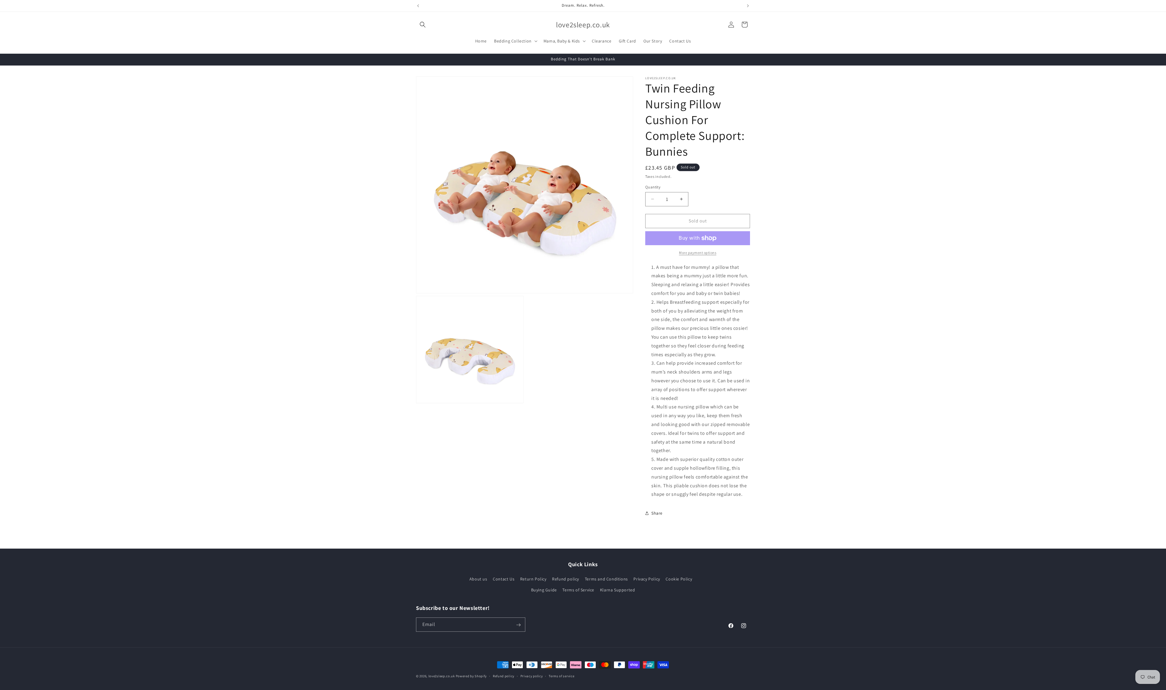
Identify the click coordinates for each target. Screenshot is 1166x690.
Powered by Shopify (471, 676)
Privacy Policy (646, 579)
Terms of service (561, 676)
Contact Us (503, 579)
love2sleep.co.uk (441, 676)
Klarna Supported (617, 590)
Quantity (652, 187)
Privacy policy (531, 676)
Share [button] (657, 513)
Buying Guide (544, 590)
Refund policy (565, 579)
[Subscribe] (518, 625)
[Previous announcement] (418, 6)
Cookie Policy (679, 579)
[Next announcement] (748, 6)
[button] (422, 24)
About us (478, 579)
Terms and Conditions (606, 579)
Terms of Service (578, 590)
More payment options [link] (697, 252)
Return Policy (533, 579)
